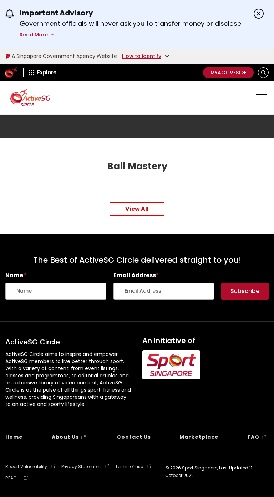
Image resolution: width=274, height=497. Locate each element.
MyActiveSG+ (228, 72)
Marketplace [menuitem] (199, 437)
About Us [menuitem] (65, 437)
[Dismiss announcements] (259, 14)
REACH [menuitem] (12, 478)
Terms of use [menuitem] (129, 466)
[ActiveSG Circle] (30, 97)
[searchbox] (55, 291)
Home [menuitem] (14, 437)
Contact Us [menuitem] (134, 437)
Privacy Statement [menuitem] (81, 466)
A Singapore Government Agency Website (64, 56)
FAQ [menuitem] (253, 437)
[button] (263, 72)
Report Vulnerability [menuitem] (26, 466)
